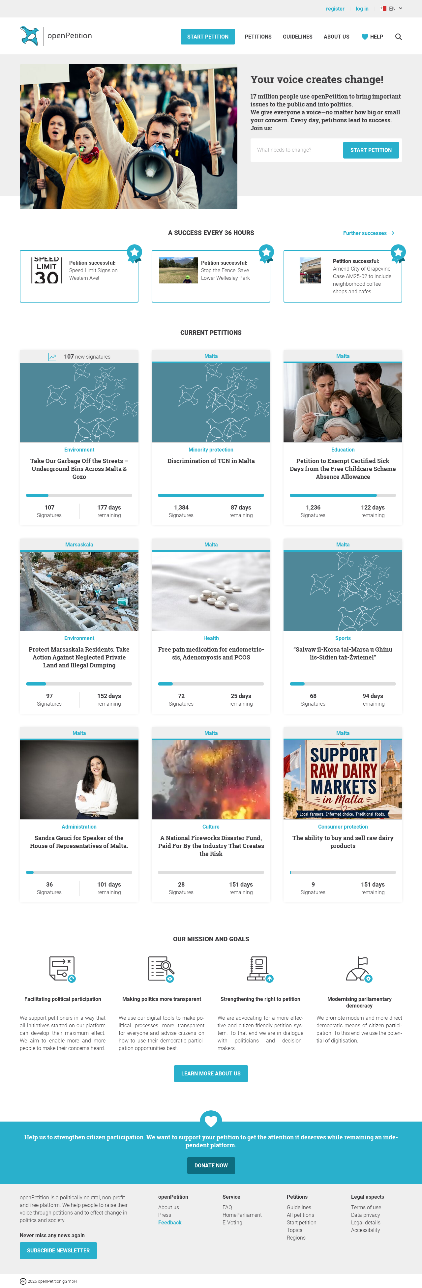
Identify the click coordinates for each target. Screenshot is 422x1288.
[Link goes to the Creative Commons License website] (24, 1281)
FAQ (227, 1207)
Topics (294, 1230)
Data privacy (365, 1215)
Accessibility (365, 1230)
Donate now (211, 1165)
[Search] (398, 37)
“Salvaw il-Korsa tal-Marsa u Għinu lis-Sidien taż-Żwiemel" (342, 653)
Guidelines (298, 37)
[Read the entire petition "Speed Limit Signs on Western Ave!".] (46, 281)
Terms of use (366, 1207)
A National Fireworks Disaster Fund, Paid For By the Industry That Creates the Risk (211, 846)
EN (391, 9)
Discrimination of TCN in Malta (211, 461)
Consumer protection (343, 827)
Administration (79, 827)
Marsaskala (79, 545)
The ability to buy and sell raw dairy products (343, 842)
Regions (296, 1238)
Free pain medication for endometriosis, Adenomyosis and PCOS (211, 653)
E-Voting (232, 1222)
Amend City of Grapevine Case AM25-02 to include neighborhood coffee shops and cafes (362, 276)
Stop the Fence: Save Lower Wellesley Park (225, 270)
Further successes (365, 233)
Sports (343, 638)
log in (362, 9)
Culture (211, 827)
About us (336, 37)
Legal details (365, 1222)
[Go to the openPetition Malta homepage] (56, 36)
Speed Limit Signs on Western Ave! (93, 270)
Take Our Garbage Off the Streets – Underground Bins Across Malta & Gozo (79, 469)
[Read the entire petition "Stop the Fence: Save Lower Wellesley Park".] (178, 281)
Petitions (259, 37)
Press (164, 1215)
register (335, 9)
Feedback (170, 1222)
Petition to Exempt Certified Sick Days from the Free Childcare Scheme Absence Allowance (343, 469)
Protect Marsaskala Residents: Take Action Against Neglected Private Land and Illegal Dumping (79, 657)
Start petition (207, 37)
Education (343, 450)
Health (211, 638)
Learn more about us (211, 1073)
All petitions (300, 1215)
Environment (79, 450)
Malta (211, 356)
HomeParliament (242, 1215)
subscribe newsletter (58, 1250)
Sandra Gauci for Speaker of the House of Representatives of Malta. (79, 842)
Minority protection (211, 450)
